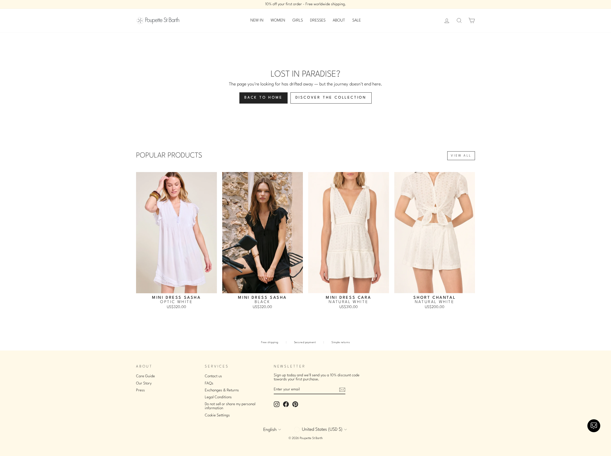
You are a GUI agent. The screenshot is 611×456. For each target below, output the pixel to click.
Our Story (144, 383)
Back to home (263, 98)
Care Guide (145, 376)
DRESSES (318, 20)
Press (140, 390)
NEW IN (256, 20)
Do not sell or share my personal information (230, 406)
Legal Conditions (218, 397)
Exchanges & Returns (222, 390)
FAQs (209, 383)
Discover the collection (331, 98)
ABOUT (339, 20)
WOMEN (278, 20)
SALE (356, 20)
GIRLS (297, 20)
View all (461, 155)
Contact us (213, 376)
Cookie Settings (217, 415)
